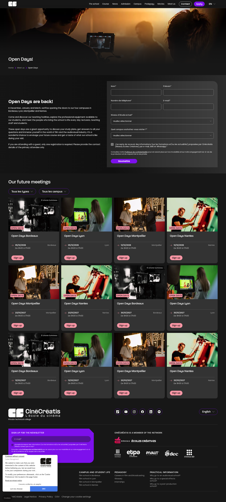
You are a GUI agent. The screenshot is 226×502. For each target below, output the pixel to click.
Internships (120, 482)
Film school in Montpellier (90, 482)
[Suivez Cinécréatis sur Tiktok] (118, 412)
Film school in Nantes (88, 485)
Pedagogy (121, 472)
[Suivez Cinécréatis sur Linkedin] (151, 412)
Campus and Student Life (94, 472)
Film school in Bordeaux (89, 475)
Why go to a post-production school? (163, 485)
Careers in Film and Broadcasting (129, 475)
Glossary (118, 478)
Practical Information (164, 472)
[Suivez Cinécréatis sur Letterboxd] (159, 412)
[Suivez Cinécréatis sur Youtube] (126, 412)
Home (11, 68)
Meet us (20, 68)
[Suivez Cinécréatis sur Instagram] (134, 412)
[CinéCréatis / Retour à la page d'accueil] (12, 4)
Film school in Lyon (87, 478)
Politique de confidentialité (136, 152)
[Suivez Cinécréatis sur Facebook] (142, 412)
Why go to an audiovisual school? (165, 475)
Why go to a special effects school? (162, 479)
